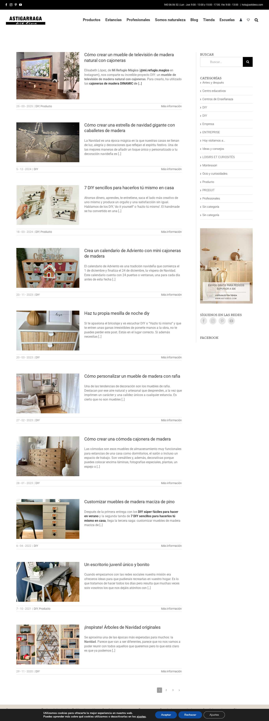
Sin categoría (210, 207)
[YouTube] (231, 320)
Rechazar (190, 715)
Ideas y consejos (213, 149)
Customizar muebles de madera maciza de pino (129, 501)
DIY (37, 106)
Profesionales (211, 198)
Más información (171, 106)
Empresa (208, 124)
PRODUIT (208, 190)
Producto (46, 106)
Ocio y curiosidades (214, 173)
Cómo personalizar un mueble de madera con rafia (132, 376)
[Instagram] (212, 320)
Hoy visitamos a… (213, 140)
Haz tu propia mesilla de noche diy (116, 313)
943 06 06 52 (171, 4)
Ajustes (214, 715)
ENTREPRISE (211, 132)
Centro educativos (214, 91)
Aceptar (166, 715)
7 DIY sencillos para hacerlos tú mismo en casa (129, 187)
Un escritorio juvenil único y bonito (116, 564)
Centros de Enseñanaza (217, 99)
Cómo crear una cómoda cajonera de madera (127, 439)
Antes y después (213, 82)
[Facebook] (203, 320)
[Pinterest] (222, 320)
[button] (256, 20)
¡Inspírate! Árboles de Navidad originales (122, 627)
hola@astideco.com (252, 4)
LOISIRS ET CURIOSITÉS (218, 157)
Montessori (209, 165)
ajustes (141, 716)
